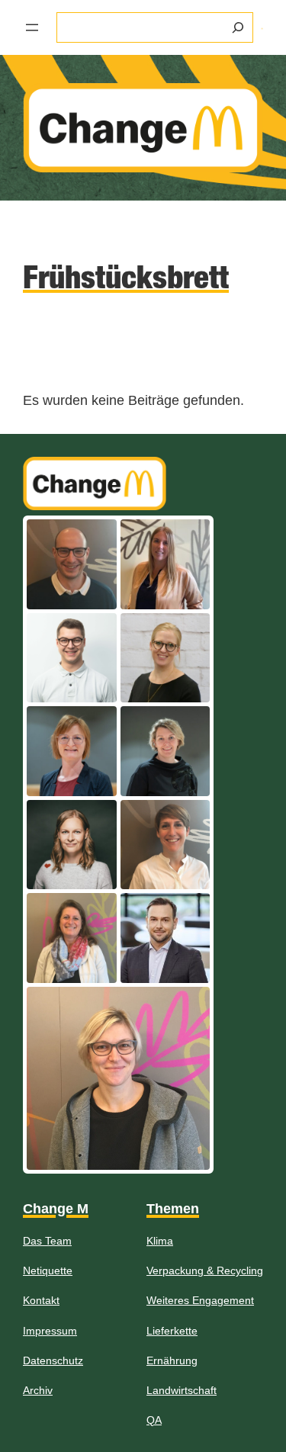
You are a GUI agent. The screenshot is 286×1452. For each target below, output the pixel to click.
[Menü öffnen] (32, 27)
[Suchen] (238, 27)
